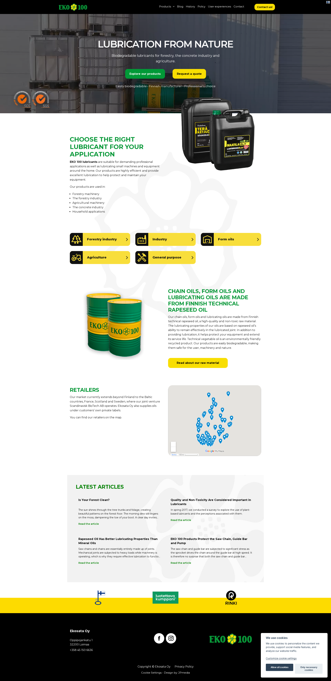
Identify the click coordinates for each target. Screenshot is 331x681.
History (190, 6)
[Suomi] (328, 2)
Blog (180, 6)
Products (165, 6)
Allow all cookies (279, 667)
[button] (264, 7)
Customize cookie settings (281, 658)
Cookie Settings (151, 672)
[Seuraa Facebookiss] (159, 638)
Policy (201, 6)
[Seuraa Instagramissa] (171, 638)
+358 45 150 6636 (81, 650)
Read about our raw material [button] (198, 363)
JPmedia (184, 672)
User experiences (219, 6)
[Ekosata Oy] (81, 7)
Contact (239, 6)
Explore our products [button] (145, 73)
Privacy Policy (184, 666)
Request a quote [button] (189, 73)
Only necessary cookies (308, 668)
